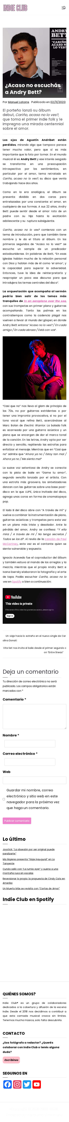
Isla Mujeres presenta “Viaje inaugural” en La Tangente (29, 861)
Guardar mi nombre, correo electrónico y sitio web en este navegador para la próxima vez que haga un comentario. (33, 799)
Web (6, 771)
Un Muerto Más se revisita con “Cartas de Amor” (31, 888)
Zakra (31, 1115)
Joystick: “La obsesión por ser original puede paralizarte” (29, 851)
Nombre (11, 735)
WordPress (53, 1115)
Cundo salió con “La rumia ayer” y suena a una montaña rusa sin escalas (30, 871)
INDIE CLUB (49, 1109)
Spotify (16, 582)
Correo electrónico (20, 753)
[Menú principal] (63, 7)
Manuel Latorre (18, 102)
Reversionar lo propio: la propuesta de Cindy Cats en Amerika (34, 880)
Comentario (14, 699)
